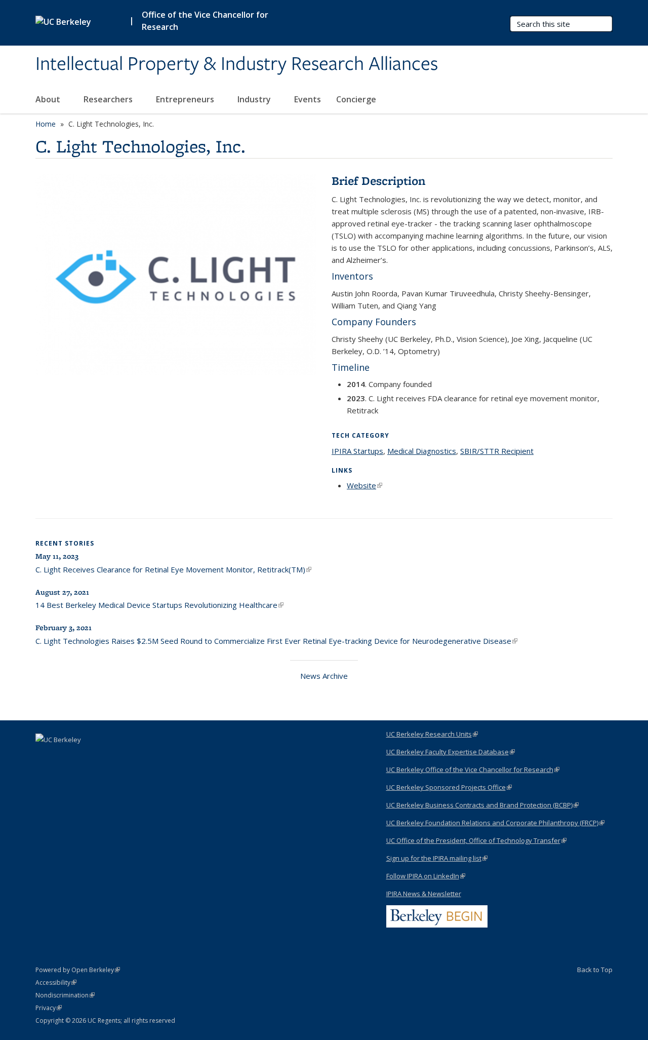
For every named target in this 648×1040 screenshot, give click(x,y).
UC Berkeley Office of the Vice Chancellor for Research (472, 769)
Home (45, 124)
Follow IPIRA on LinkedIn (425, 875)
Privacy (48, 1008)
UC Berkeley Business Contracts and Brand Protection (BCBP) (482, 805)
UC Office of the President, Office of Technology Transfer (476, 840)
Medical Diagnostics (421, 451)
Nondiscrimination (65, 995)
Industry (255, 99)
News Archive (324, 676)
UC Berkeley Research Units (432, 734)
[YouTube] (64, 757)
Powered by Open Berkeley (77, 970)
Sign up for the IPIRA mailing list (437, 858)
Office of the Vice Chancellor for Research (205, 20)
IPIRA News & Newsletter (423, 893)
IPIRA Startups (357, 451)
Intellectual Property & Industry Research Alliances (236, 64)
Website (364, 485)
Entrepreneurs (186, 99)
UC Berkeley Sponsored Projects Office (449, 787)
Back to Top (595, 969)
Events (307, 99)
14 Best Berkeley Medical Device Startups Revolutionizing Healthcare (159, 605)
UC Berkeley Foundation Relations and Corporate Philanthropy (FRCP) (495, 822)
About (48, 99)
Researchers (109, 99)
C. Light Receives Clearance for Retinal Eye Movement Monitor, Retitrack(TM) (173, 569)
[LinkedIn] (44, 757)
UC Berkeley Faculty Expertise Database (450, 751)
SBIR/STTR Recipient (497, 451)
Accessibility (55, 982)
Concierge (356, 99)
